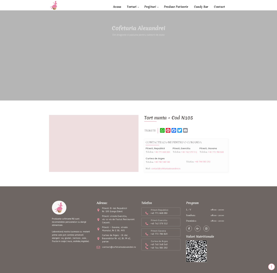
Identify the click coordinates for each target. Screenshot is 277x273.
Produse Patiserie (176, 7)
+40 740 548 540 (162, 162)
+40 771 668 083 (162, 152)
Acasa (117, 7)
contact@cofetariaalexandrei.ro (165, 168)
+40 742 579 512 (189, 152)
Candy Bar (201, 7)
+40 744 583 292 (202, 161)
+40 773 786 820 (216, 152)
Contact (219, 7)
